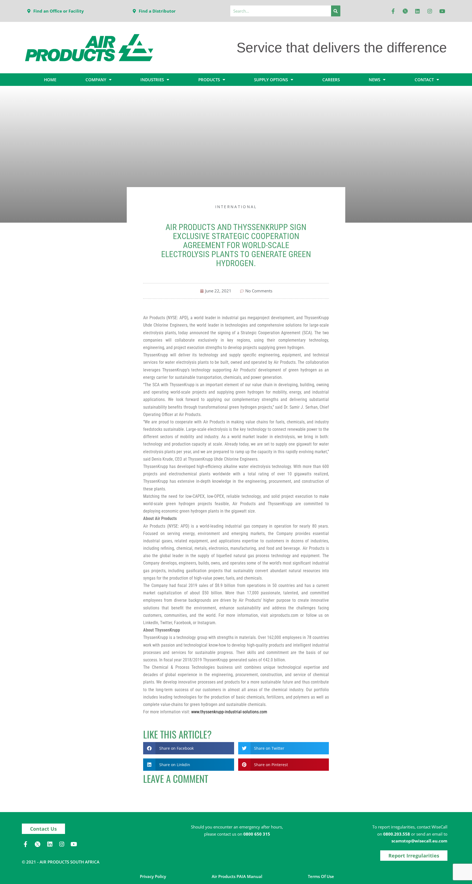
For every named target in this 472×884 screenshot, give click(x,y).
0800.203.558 (396, 834)
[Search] (335, 10)
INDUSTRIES (152, 79)
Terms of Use (321, 876)
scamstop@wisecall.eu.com (419, 841)
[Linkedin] (417, 11)
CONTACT (424, 79)
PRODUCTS (209, 79)
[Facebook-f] (393, 11)
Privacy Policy (153, 876)
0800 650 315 (256, 834)
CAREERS (331, 79)
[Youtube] (442, 11)
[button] (188, 748)
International (236, 206)
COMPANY (95, 79)
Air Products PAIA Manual (237, 876)
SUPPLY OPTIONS (271, 79)
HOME (50, 79)
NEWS (374, 79)
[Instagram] (430, 11)
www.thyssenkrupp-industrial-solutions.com (229, 711)
